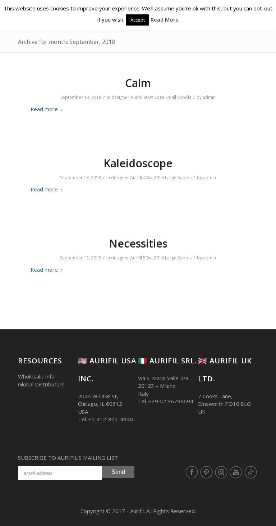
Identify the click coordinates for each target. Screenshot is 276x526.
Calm (138, 83)
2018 (159, 97)
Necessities (138, 243)
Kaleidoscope (138, 163)
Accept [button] (137, 20)
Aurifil (136, 97)
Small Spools (178, 97)
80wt (148, 97)
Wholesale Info (36, 376)
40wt (148, 177)
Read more (44, 109)
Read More (165, 19)
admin (209, 97)
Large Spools (178, 177)
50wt (148, 258)
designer (120, 97)
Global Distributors (41, 384)
